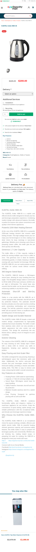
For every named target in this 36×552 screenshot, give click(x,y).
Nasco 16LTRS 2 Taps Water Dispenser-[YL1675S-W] (15, 535)
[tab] (7, 200)
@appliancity (10, 455)
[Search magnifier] (30, 16)
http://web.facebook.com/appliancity (20, 447)
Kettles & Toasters (16, 20)
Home (2, 20)
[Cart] (33, 7)
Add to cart (21, 114)
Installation (9, 103)
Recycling (8, 108)
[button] (4, 31)
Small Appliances (8, 20)
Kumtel (9, 157)
